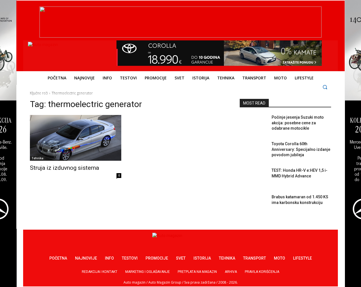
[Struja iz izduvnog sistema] (75, 138)
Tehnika (37, 158)
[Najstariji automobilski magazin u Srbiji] (66, 54)
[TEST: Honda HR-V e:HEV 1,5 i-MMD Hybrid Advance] (253, 177)
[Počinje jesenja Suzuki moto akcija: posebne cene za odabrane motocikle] (253, 124)
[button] (325, 87)
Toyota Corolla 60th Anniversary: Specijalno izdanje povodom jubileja (301, 149)
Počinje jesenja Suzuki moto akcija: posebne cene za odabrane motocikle (298, 123)
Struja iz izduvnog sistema (64, 167)
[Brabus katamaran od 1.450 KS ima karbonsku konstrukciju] (253, 204)
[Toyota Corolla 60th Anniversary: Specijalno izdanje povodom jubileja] (253, 150)
